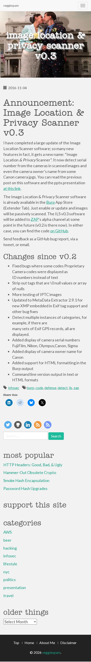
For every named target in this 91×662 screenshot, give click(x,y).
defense (50, 388)
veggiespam (11, 5)
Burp (50, 202)
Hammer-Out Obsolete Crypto (29, 472)
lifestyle (10, 563)
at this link (12, 188)
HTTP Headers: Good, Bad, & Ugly (32, 464)
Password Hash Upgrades (25, 488)
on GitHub (59, 230)
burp (30, 388)
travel (8, 595)
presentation (14, 587)
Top (16, 642)
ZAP (34, 219)
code (39, 388)
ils (70, 388)
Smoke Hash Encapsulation (26, 480)
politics (9, 579)
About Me (47, 642)
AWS (7, 532)
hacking (10, 548)
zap (76, 388)
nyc (6, 571)
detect (63, 388)
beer (7, 540)
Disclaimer (68, 642)
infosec (13, 388)
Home (29, 642)
